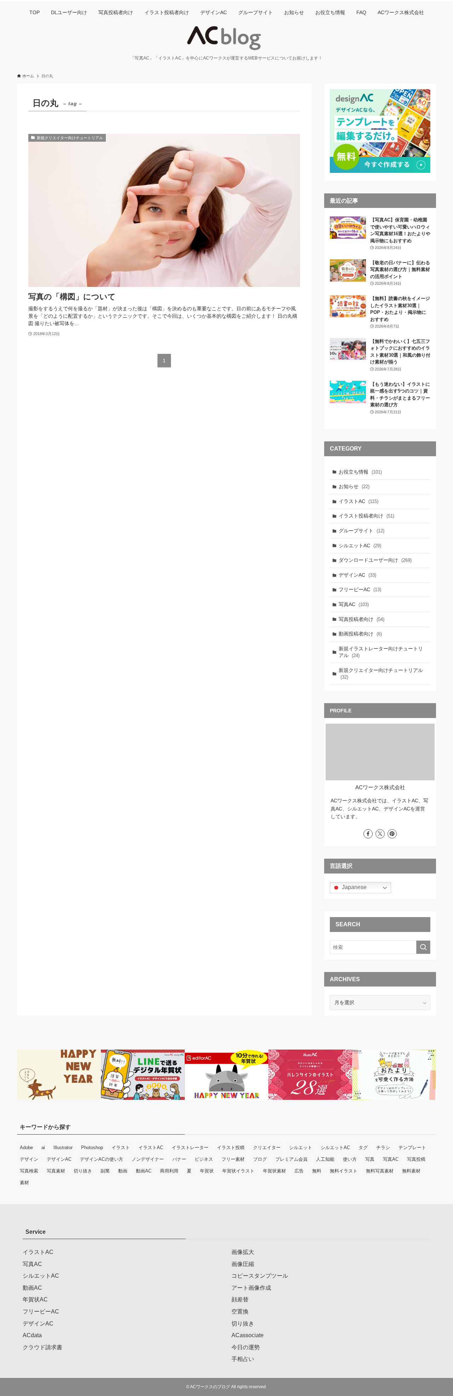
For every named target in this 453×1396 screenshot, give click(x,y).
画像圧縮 (242, 1264)
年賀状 (207, 1171)
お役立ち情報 (360, 472)
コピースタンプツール (259, 1276)
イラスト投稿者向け (366, 516)
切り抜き (83, 1171)
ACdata (32, 1335)
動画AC (143, 1171)
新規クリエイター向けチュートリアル (381, 673)
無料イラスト (343, 1171)
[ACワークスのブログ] (226, 38)
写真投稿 (416, 1159)
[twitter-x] (380, 833)
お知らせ (354, 486)
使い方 (350, 1159)
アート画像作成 (251, 1288)
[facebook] (368, 833)
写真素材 (56, 1171)
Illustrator (63, 1147)
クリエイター (267, 1147)
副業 (105, 1171)
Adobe (26, 1147)
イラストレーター (190, 1147)
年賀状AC (35, 1299)
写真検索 (29, 1171)
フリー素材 (233, 1159)
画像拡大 (242, 1252)
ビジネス (204, 1159)
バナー (179, 1159)
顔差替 (239, 1299)
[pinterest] (392, 833)
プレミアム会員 (291, 1159)
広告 (299, 1171)
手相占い (242, 1359)
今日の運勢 (245, 1347)
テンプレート (412, 1147)
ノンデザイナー (148, 1159)
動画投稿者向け (360, 634)
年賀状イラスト (238, 1171)
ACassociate (247, 1335)
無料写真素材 (380, 1171)
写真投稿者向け (361, 619)
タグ (363, 1147)
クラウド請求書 (42, 1347)
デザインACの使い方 (101, 1159)
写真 (369, 1159)
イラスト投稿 (231, 1147)
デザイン (29, 1159)
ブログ (260, 1159)
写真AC (354, 604)
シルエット (300, 1147)
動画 (122, 1171)
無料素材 (411, 1171)
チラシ (383, 1147)
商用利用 (169, 1171)
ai (43, 1147)
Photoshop (92, 1147)
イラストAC (358, 501)
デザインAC (357, 575)
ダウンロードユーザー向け (375, 560)
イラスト (120, 1147)
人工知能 (325, 1159)
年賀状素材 (274, 1171)
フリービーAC (360, 589)
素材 (24, 1182)
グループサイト (361, 530)
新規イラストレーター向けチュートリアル (381, 652)
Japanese (353, 887)
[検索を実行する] (423, 947)
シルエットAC (360, 545)
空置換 (239, 1312)
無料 (316, 1171)
